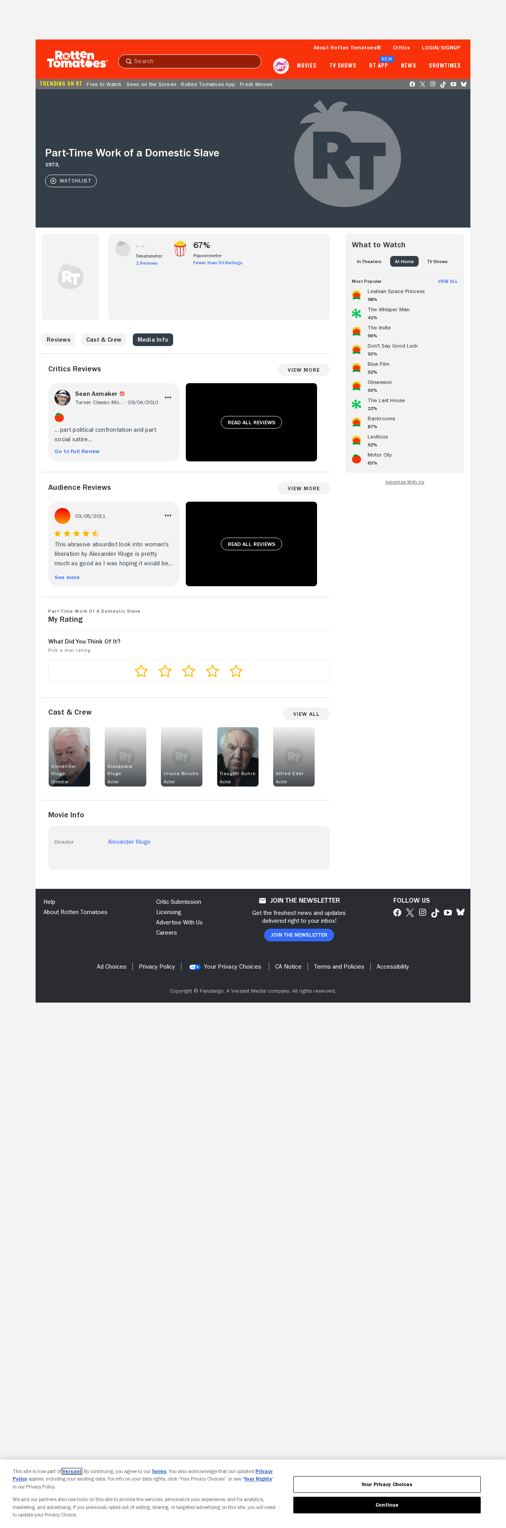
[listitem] (405, 294)
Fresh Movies (256, 84)
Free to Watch (104, 84)
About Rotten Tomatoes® (347, 47)
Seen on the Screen (151, 84)
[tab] (369, 261)
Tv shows (343, 66)
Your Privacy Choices (232, 966)
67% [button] (202, 245)
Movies (306, 66)
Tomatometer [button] (149, 256)
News (408, 66)
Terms (159, 1471)
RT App (378, 66)
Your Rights (258, 1478)
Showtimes (445, 66)
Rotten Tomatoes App (208, 84)
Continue (387, 1504)
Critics (401, 47)
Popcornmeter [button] (207, 255)
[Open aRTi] (281, 66)
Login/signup (441, 47)
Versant (71, 1471)
